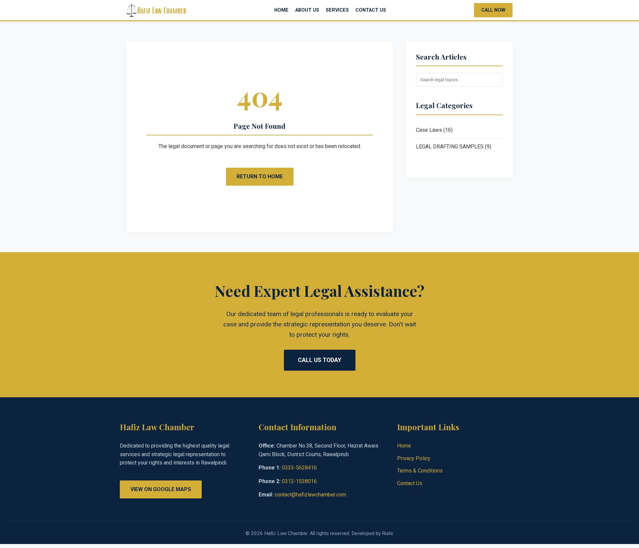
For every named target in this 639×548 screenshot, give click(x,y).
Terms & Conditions (420, 470)
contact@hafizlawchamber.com (310, 494)
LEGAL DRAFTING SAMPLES (450, 146)
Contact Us (370, 10)
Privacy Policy (413, 458)
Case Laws (429, 130)
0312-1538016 (299, 481)
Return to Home (260, 176)
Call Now (493, 10)
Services (337, 10)
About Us (307, 10)
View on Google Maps (160, 489)
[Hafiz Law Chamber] (156, 10)
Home (281, 10)
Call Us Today (319, 360)
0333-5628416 (299, 467)
